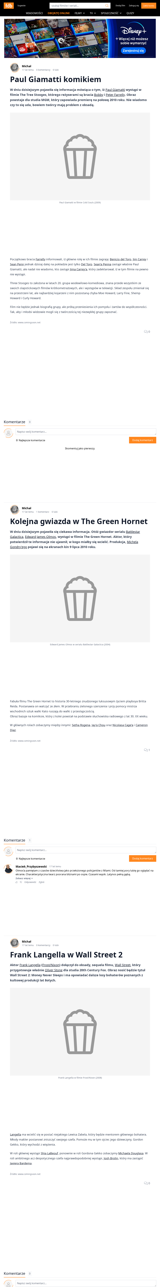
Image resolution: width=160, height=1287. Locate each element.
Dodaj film (120, 5)
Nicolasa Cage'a (122, 725)
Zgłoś (41, 882)
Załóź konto (148, 5)
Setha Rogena (81, 725)
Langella (15, 1134)
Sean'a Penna (102, 264)
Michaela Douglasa (130, 1153)
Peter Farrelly (115, 95)
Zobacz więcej (23, 878)
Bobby (98, 95)
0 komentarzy (43, 69)
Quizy (130, 13)
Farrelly (40, 259)
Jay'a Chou (98, 725)
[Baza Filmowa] (9, 6)
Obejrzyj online (59, 13)
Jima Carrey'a (78, 269)
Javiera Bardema (21, 1163)
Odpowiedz (30, 882)
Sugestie (21, 5)
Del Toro (86, 264)
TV (91, 13)
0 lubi (56, 69)
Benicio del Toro (120, 259)
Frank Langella (30, 965)
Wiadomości (34, 13)
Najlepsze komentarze (32, 440)
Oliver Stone (53, 970)
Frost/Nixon (50, 965)
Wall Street (122, 965)
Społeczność (109, 13)
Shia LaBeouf (49, 1153)
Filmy (78, 13)
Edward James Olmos (40, 537)
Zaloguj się (134, 5)
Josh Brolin (111, 1158)
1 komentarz (42, 511)
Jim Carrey (139, 259)
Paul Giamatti (115, 90)
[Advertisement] (80, 231)
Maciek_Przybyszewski (31, 866)
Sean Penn (17, 264)
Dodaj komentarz (142, 440)
